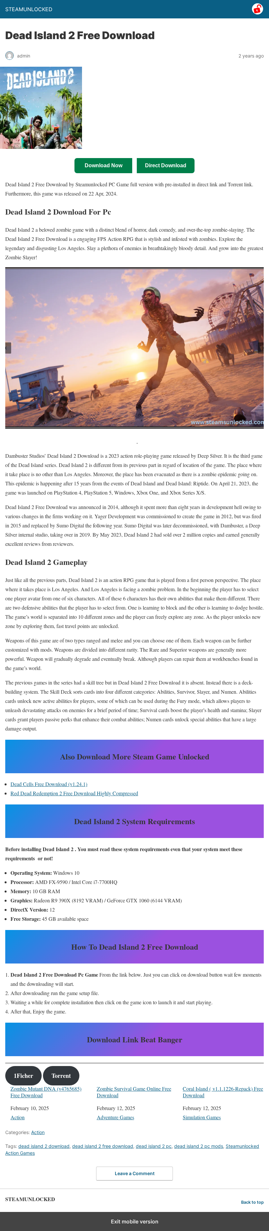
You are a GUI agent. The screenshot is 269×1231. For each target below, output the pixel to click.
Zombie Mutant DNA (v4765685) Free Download (45, 1091)
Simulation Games (202, 1117)
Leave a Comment (135, 1173)
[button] (5, 348)
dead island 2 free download (102, 1146)
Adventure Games (115, 1117)
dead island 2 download (44, 1146)
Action (17, 1117)
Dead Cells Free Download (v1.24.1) (48, 783)
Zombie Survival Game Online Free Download (134, 1091)
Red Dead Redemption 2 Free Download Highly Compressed (74, 793)
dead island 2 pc (154, 1146)
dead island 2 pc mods (198, 1146)
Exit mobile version (134, 1221)
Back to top (252, 1202)
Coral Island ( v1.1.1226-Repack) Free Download (223, 1091)
